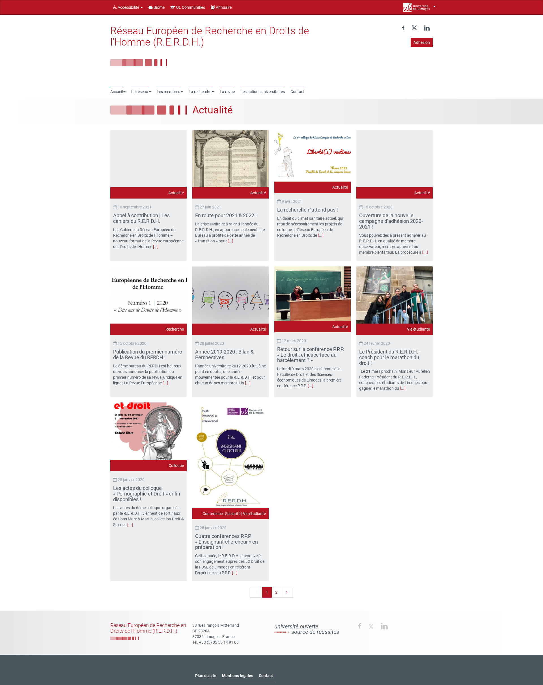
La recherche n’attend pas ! (308, 210)
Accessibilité (128, 7)
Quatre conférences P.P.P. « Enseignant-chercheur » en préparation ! (226, 541)
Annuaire (223, 7)
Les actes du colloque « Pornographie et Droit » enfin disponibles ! (146, 493)
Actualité (176, 193)
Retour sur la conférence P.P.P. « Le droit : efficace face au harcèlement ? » (310, 354)
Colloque (176, 465)
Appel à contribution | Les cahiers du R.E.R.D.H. (141, 218)
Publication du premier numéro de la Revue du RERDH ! (147, 354)
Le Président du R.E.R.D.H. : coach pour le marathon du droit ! (390, 357)
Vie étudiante (418, 329)
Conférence (212, 513)
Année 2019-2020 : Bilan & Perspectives (224, 354)
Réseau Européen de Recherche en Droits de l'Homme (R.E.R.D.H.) (209, 36)
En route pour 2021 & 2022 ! (226, 215)
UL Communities (190, 7)
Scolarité (232, 513)
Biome (159, 7)
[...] (156, 246)
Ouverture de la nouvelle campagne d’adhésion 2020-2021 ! (391, 221)
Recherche (174, 329)
